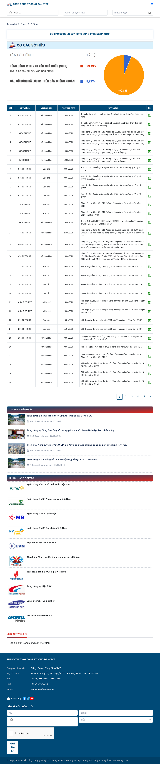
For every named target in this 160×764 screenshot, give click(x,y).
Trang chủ (12, 24)
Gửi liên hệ (12, 747)
